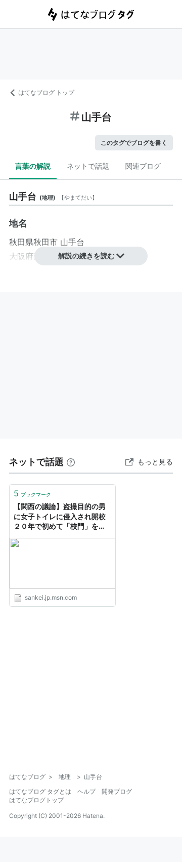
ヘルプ (86, 791)
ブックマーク (32, 493)
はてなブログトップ (36, 800)
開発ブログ (117, 791)
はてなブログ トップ (46, 92)
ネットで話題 (88, 166)
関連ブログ (143, 166)
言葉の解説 (33, 166)
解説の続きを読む (86, 255)
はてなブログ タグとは (40, 791)
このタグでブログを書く (134, 142)
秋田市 (45, 242)
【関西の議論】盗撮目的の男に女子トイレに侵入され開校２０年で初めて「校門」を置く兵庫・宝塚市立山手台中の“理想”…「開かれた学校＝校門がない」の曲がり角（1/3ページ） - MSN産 (61, 517)
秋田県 (21, 242)
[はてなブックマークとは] (71, 461)
